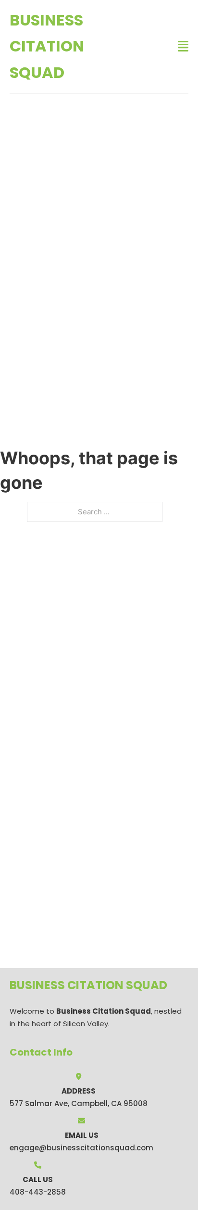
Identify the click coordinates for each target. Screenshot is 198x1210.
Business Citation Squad (47, 46)
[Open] (183, 46)
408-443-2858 (38, 1192)
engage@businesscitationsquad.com (81, 1148)
